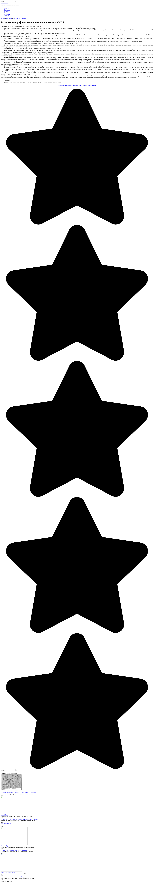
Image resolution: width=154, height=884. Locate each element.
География (7, 10)
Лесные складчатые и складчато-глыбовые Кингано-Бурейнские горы (20, 819)
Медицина (7, 14)
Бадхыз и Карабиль (6, 823)
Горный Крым (4, 815)
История (6, 11)
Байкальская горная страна (8, 872)
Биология (6, 8)
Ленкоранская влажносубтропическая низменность (15, 850)
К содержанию (77, 85)
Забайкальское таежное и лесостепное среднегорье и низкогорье (18, 792)
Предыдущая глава (64, 85)
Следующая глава (90, 85)
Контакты (6, 15)
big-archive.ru (4, 3)
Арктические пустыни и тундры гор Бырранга (13, 877)
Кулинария (7, 12)
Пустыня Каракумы (6, 846)
